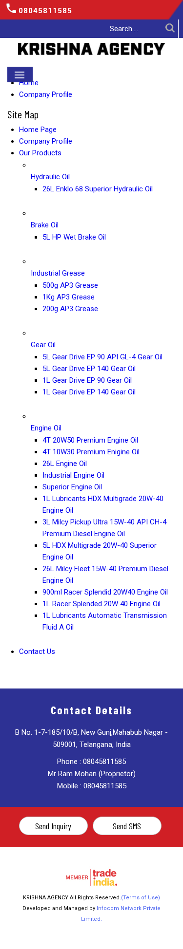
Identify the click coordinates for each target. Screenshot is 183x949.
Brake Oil (45, 225)
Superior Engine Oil (72, 487)
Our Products (40, 153)
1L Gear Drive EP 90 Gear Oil (87, 380)
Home (29, 82)
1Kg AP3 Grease (68, 297)
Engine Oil (46, 428)
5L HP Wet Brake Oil (74, 237)
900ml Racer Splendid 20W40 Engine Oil (105, 592)
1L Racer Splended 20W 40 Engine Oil (101, 603)
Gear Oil (43, 344)
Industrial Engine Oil (73, 475)
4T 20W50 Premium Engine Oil (90, 440)
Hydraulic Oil (50, 176)
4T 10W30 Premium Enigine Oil (91, 451)
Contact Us (37, 651)
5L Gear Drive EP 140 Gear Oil (89, 368)
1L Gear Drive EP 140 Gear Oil (89, 392)
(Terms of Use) (140, 897)
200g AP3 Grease (70, 308)
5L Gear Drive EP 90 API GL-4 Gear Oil (102, 357)
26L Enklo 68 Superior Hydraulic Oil (97, 189)
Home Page (38, 129)
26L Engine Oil (64, 463)
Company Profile (45, 94)
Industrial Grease (58, 273)
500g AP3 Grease (70, 285)
